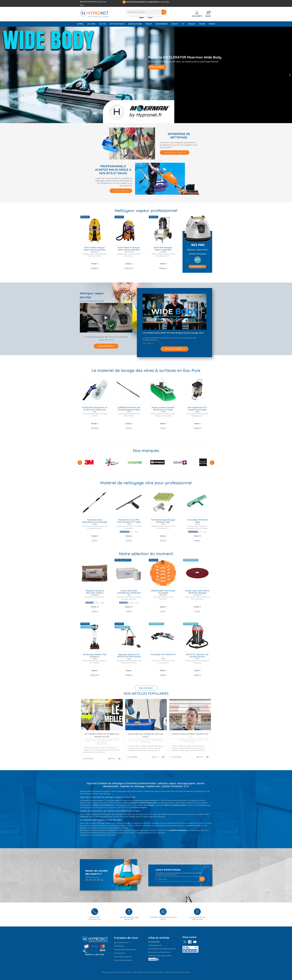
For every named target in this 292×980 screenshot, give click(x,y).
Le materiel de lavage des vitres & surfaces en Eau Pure (146, 370)
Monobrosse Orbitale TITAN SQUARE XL (94, 655)
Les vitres (91, 24)
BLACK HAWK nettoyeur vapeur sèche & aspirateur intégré (94, 248)
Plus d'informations (105, 346)
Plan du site (186, 972)
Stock (93, 264)
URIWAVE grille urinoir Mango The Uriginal (163, 592)
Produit (149, 24)
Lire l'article (148, 343)
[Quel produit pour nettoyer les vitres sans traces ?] (146, 714)
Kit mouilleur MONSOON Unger (197, 521)
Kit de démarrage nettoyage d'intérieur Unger (163, 521)
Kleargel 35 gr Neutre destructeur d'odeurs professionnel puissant (94, 592)
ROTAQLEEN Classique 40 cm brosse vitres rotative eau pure (94, 408)
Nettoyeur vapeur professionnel (146, 210)
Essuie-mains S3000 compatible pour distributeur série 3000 (129, 592)
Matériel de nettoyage (152, 739)
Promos (212, 24)
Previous (2, 75)
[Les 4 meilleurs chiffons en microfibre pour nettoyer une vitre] (102, 714)
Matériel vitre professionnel (99, 740)
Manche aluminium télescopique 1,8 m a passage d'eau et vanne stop (94, 521)
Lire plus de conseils (174, 349)
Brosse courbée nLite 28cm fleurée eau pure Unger (163, 408)
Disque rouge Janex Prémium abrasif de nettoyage (197, 592)
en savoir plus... (164, 2)
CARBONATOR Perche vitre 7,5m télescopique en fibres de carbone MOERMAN (128, 408)
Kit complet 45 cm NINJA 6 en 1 (163, 655)
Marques (191, 24)
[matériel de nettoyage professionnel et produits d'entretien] (94, 12)
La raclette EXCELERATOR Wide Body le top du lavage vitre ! (173, 332)
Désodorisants (162, 24)
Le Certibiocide (153, 942)
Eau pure (102, 24)
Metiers (202, 24)
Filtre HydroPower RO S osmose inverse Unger (197, 408)
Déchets (175, 24)
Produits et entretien (102, 742)
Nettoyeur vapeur (117, 24)
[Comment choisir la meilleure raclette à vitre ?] (190, 714)
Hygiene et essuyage (107, 739)
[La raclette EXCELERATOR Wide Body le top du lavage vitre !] (174, 312)
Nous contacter (146, 688)
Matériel (80, 24)
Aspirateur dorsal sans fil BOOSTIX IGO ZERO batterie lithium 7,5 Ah (129, 655)
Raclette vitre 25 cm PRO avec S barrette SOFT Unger (129, 521)
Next (289, 75)
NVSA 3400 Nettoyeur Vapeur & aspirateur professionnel (163, 248)
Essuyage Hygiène (135, 24)
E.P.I (183, 24)
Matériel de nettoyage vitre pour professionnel (146, 482)
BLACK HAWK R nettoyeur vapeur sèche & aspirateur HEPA (129, 248)
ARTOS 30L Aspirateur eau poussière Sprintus (197, 655)
